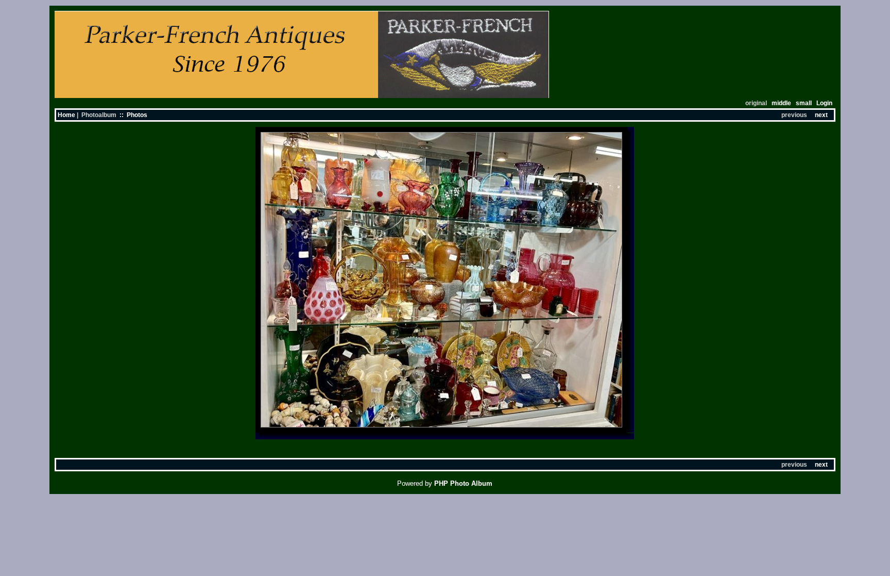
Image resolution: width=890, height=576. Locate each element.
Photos (137, 115)
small (804, 103)
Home (66, 115)
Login (824, 103)
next (821, 115)
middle (781, 103)
